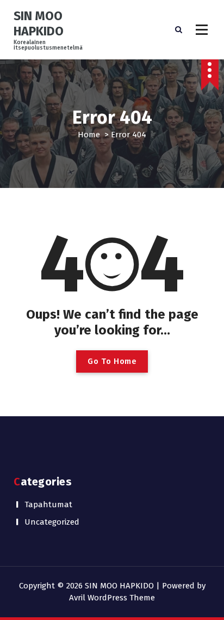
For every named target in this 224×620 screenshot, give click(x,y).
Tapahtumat (48, 504)
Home (89, 134)
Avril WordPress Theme (112, 598)
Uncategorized (51, 522)
